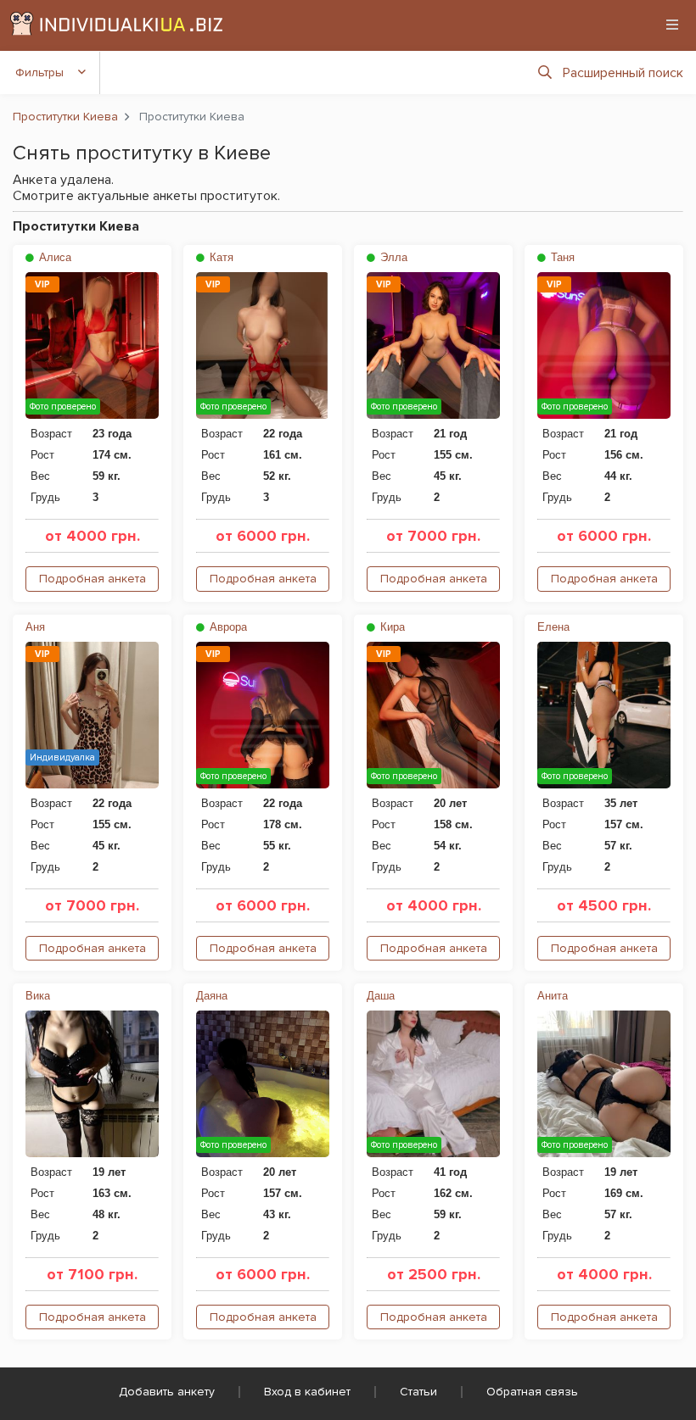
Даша (381, 995)
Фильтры (39, 72)
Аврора (226, 627)
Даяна (211, 995)
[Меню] (672, 24)
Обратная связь (532, 1391)
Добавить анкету (167, 1391)
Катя (219, 257)
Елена (553, 627)
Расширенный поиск (623, 72)
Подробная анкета (92, 578)
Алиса (53, 257)
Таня (561, 257)
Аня (35, 627)
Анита (552, 995)
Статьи (418, 1391)
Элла (392, 257)
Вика (37, 995)
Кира (391, 627)
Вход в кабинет (307, 1391)
